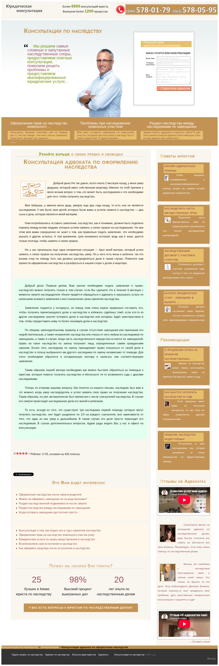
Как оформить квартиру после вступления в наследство (54, 548)
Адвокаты (103, 654)
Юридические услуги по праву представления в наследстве (57, 539)
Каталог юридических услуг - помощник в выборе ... (181, 298)
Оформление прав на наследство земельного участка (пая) (56, 534)
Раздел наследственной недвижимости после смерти (53, 503)
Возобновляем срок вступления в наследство (48, 543)
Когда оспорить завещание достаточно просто (48, 512)
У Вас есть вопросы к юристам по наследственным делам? (81, 607)
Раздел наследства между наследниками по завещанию (172, 124)
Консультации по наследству (19, 647)
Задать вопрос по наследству (27, 654)
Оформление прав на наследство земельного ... (38, 124)
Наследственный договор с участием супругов (180, 255)
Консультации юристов (84, 654)
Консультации (50, 647)
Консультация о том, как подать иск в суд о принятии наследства (60, 530)
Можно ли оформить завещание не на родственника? (53, 499)
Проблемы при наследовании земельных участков (105, 124)
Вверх (211, 658)
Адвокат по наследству (57, 654)
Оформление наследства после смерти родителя (50, 494)
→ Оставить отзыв (199, 641)
